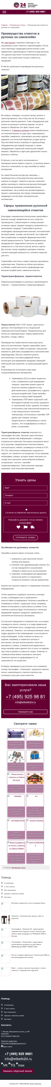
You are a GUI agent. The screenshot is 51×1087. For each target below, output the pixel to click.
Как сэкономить (10, 890)
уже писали (10, 42)
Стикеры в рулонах (20, 130)
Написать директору (9, 1041)
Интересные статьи (17, 25)
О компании (9, 883)
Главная (4, 25)
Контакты (7, 897)
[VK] (4, 1065)
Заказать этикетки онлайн (14, 893)
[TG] (12, 1065)
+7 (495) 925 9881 (35, 11)
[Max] (20, 1065)
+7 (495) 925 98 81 (25, 696)
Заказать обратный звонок (17, 1071)
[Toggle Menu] (4, 12)
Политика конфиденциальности (13, 1043)
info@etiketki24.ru (25, 702)
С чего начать (9, 886)
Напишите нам (25, 712)
